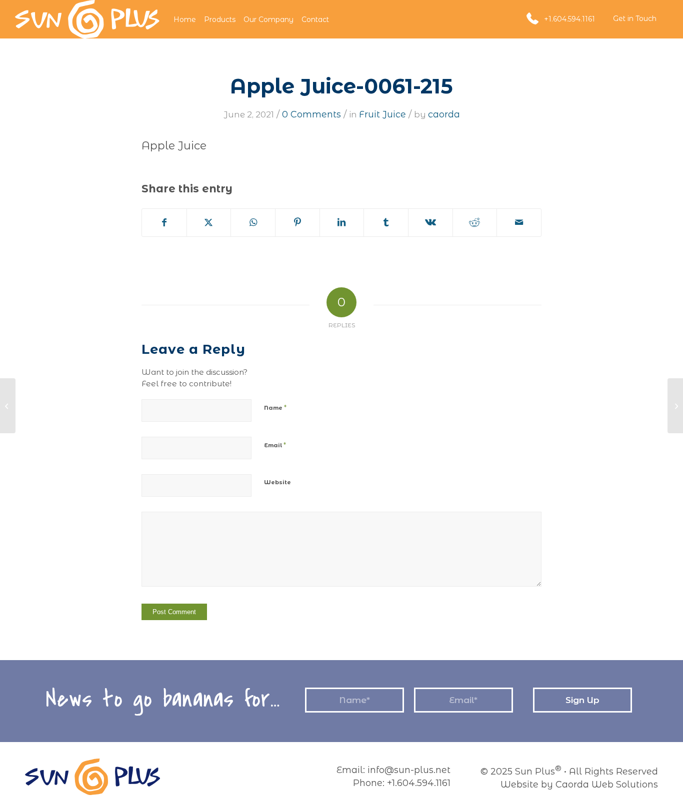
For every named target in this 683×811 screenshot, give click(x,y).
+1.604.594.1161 (569, 18)
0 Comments (311, 114)
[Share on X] (209, 222)
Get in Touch (634, 18)
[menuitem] (185, 19)
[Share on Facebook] (164, 222)
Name (275, 407)
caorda (444, 114)
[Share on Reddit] (475, 222)
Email (275, 445)
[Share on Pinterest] (298, 222)
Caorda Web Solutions (607, 784)
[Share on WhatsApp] (253, 222)
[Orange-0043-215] (8, 405)
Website (277, 482)
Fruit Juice (382, 114)
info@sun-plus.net (409, 770)
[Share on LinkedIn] (342, 222)
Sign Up (583, 700)
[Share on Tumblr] (386, 222)
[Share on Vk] (430, 222)
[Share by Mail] (519, 222)
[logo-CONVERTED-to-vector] (87, 19)
